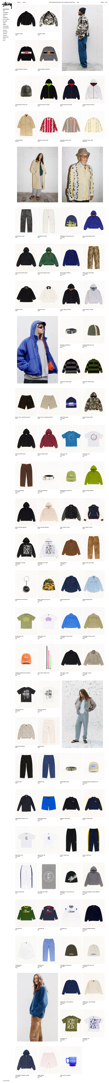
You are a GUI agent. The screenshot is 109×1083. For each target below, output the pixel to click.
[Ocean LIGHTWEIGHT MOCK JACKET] (71, 621)
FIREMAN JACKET (19, 309)
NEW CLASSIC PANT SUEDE (88, 562)
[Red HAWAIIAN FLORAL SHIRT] (49, 125)
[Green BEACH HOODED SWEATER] (94, 475)
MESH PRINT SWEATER (20, 746)
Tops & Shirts (6, 19)
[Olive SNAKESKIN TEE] (71, 1023)
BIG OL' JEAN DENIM (19, 490)
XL (23, 36)
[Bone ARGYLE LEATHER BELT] (49, 475)
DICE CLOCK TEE (63, 453)
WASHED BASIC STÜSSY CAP (66, 490)
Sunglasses (5, 26)
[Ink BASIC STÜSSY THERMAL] (71, 257)
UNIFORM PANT (41, 746)
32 (22, 239)
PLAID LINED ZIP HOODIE (65, 309)
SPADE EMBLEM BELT (64, 781)
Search (102, 2)
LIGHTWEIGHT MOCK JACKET (66, 636)
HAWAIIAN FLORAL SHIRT (43, 140)
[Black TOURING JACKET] (26, 18)
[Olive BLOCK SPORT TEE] (26, 621)
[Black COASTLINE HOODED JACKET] (26, 257)
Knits (4, 15)
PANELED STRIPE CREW (65, 818)
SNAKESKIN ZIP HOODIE (20, 562)
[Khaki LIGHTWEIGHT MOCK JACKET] (94, 621)
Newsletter (5, 37)
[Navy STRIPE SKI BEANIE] (71, 402)
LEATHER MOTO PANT (19, 236)
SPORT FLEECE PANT (64, 855)
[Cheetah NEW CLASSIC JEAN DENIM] (94, 257)
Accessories (6, 27)
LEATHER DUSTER (19, 140)
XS (15, 36)
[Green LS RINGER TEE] (26, 913)
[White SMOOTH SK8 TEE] (49, 840)
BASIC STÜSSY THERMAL (65, 272)
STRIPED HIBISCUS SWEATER (21, 69)
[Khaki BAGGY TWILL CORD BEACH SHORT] (49, 402)
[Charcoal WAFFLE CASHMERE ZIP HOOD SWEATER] (94, 876)
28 (18, 239)
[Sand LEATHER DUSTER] (26, 125)
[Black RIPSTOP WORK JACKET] (26, 438)
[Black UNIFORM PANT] (26, 766)
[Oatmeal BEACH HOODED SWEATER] (49, 512)
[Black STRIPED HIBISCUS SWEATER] (26, 54)
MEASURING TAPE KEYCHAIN (21, 599)
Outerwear (5, 12)
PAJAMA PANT (41, 965)
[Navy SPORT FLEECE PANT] (94, 840)
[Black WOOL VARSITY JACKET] (71, 512)
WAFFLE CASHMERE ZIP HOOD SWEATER (91, 891)
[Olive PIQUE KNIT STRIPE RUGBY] (94, 366)
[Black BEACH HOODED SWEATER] (26, 512)
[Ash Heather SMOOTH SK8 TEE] (26, 840)
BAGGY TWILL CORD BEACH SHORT (22, 417)
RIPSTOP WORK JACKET (88, 417)
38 (29, 239)
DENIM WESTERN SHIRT (65, 599)
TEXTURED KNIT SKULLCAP (66, 965)
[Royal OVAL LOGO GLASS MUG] (71, 1060)
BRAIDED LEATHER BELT (65, 345)
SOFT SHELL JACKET (64, 672)
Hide (78, 2)
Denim (4, 22)
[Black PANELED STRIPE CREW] (71, 803)
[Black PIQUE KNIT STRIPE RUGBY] (71, 366)
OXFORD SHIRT (63, 562)
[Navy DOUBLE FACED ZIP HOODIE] (71, 89)
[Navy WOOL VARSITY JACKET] (94, 512)
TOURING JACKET (19, 33)
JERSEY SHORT (41, 1075)
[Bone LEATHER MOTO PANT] (49, 221)
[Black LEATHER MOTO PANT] (26, 221)
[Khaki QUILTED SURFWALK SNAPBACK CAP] (94, 766)
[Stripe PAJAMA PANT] (49, 950)
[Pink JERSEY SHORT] (49, 1060)
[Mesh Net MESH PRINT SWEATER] (26, 731)
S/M (61, 349)
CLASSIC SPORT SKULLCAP (88, 965)
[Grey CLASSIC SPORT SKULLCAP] (94, 950)
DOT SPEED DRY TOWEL (43, 891)
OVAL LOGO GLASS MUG (65, 1075)
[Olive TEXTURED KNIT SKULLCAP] (71, 950)
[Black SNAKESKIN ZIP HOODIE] (26, 547)
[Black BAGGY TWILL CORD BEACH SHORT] (26, 402)
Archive (5, 30)
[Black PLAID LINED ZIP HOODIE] (71, 294)
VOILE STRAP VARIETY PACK (43, 672)
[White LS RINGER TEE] (71, 913)
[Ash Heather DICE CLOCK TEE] (94, 438)
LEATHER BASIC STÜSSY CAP (21, 104)
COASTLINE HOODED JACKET (89, 236)
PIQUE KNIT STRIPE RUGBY (66, 381)
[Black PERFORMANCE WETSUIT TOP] (26, 803)
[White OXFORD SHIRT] (26, 950)
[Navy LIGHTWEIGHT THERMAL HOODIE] (26, 1060)
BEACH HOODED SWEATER (88, 490)
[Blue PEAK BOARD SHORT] (49, 803)
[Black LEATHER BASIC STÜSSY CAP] (26, 89)
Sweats (4, 24)
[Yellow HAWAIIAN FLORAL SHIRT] (94, 125)
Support (5, 33)
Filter (24, 2)
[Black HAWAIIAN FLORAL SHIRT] (71, 125)
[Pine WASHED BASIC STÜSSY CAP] (71, 475)
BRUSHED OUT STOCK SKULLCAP (67, 891)
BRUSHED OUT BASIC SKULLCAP (67, 236)
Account (5, 35)
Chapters (5, 31)
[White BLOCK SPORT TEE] (49, 621)
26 (15, 239)
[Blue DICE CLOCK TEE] (71, 438)
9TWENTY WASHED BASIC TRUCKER (22, 672)
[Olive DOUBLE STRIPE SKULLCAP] (94, 330)
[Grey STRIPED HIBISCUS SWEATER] (49, 54)
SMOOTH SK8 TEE (19, 855)
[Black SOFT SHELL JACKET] (71, 657)
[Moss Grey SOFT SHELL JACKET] (94, 657)
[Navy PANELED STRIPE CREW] (94, 803)
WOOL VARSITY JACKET (65, 527)
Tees (4, 10)
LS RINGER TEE (18, 928)
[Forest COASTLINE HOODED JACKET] (49, 257)
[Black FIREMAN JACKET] (26, 294)
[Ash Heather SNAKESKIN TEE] (94, 1023)
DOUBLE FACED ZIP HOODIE (43, 104)
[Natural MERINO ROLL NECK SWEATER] (94, 986)
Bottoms (5, 21)
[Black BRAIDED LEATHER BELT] (71, 330)
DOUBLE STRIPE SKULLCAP (88, 345)
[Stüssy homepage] (7, 5)
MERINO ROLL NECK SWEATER (66, 1001)
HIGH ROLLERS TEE (19, 709)
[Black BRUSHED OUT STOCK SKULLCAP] (71, 876)
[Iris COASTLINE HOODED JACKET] (94, 221)
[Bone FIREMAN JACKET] (49, 294)
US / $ (4, 40)
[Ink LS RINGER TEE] (49, 913)
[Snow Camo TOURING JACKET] (49, 18)
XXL (26, 36)
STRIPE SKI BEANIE (64, 417)
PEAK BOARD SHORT (42, 818)
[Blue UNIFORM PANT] (49, 766)
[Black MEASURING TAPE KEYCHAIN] (26, 584)
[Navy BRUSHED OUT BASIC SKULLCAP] (71, 221)
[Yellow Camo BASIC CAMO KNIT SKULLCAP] (49, 584)
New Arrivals (6, 9)
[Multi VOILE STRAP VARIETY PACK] (49, 657)
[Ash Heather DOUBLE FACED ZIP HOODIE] (94, 89)
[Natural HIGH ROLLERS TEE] (49, 694)
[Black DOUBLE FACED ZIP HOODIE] (49, 89)
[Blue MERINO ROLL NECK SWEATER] (71, 986)
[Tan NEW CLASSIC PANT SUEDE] (94, 547)
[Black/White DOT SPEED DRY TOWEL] (49, 876)
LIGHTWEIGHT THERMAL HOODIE (22, 1075)
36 (27, 239)
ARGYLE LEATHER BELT (42, 490)
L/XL (64, 349)
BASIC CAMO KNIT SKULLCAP (44, 599)
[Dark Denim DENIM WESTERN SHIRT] (71, 584)
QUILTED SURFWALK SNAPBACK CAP (90, 781)
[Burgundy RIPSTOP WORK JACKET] (49, 438)
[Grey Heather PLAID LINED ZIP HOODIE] (94, 294)
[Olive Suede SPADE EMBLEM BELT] (71, 766)
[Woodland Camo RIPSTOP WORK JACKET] (94, 402)
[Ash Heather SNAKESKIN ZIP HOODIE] (49, 547)
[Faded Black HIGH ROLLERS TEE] (26, 694)
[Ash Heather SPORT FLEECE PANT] (26, 876)
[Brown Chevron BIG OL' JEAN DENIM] (26, 475)
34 (25, 239)
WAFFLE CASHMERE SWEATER (89, 928)
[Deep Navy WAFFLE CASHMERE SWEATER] (94, 913)
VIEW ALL (19, 2)
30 (20, 239)
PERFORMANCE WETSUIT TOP (21, 818)
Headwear (5, 14)
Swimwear (5, 17)
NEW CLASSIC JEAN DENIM (88, 272)
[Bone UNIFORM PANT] (49, 731)
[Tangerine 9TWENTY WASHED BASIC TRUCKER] (26, 657)
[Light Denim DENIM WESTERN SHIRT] (94, 584)
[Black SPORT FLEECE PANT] (71, 840)
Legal (4, 38)
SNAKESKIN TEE (63, 1038)
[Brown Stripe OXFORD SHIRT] (71, 547)
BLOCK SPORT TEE (19, 636)
